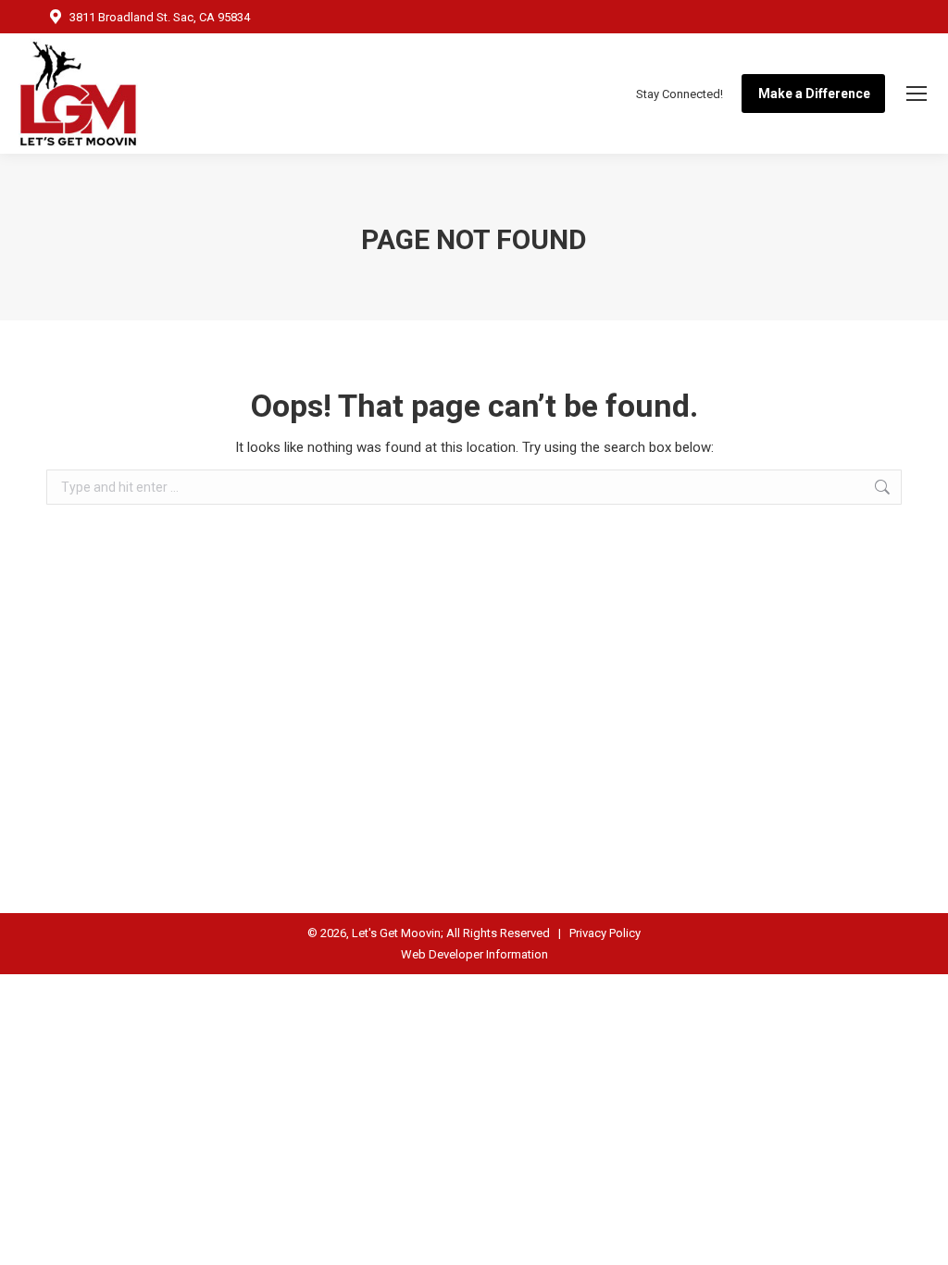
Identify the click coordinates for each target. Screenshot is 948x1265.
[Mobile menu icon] (916, 93)
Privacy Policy (605, 933)
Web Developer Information (474, 954)
